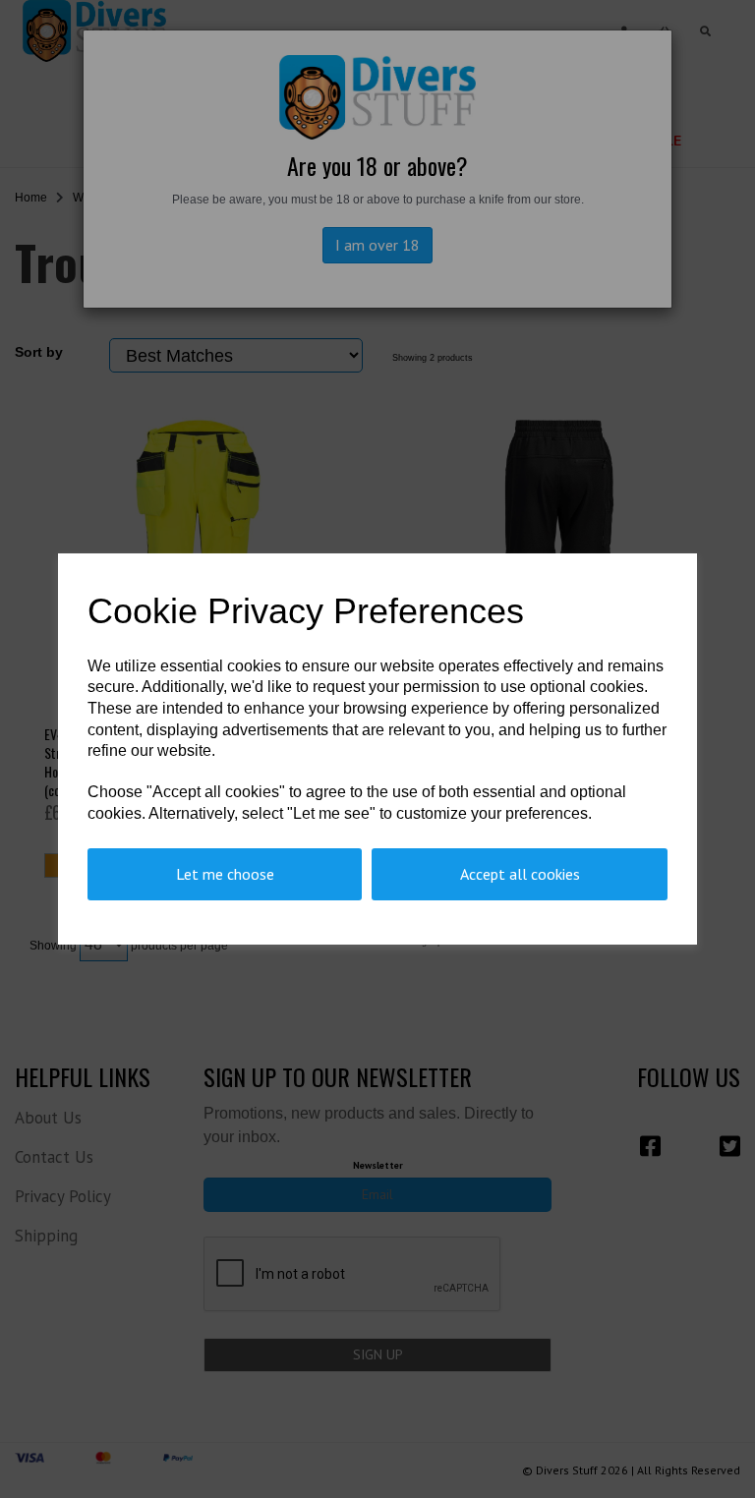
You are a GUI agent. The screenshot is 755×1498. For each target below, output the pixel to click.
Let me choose (225, 874)
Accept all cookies (520, 874)
